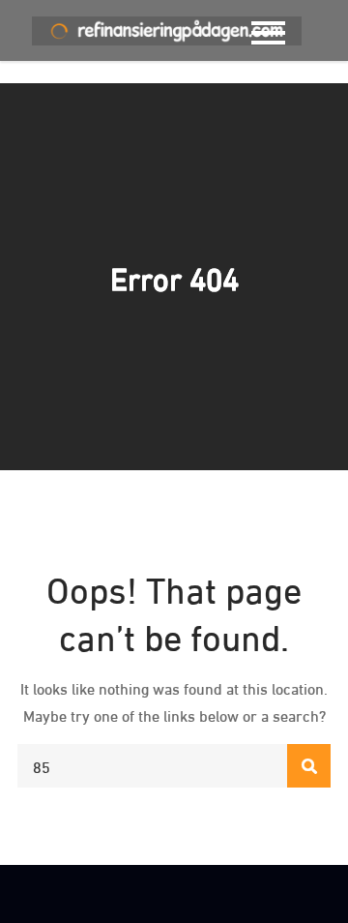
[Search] (309, 766)
